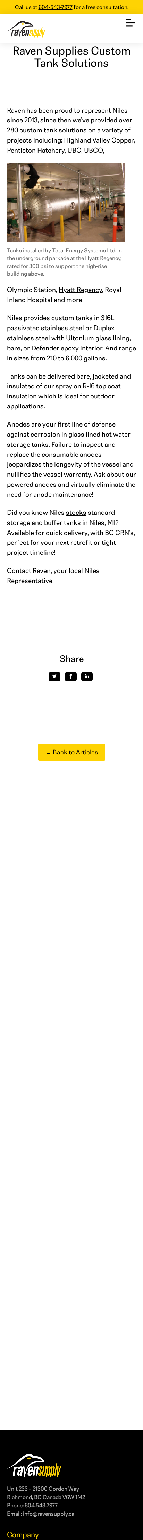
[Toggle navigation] (130, 21)
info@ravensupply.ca (48, 1513)
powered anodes (32, 484)
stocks (76, 512)
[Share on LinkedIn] (87, 676)
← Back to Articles (71, 752)
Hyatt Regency (80, 289)
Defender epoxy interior (66, 347)
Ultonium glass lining (97, 337)
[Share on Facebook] (71, 676)
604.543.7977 (41, 1505)
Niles (14, 317)
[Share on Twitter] (54, 676)
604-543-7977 (56, 6)
